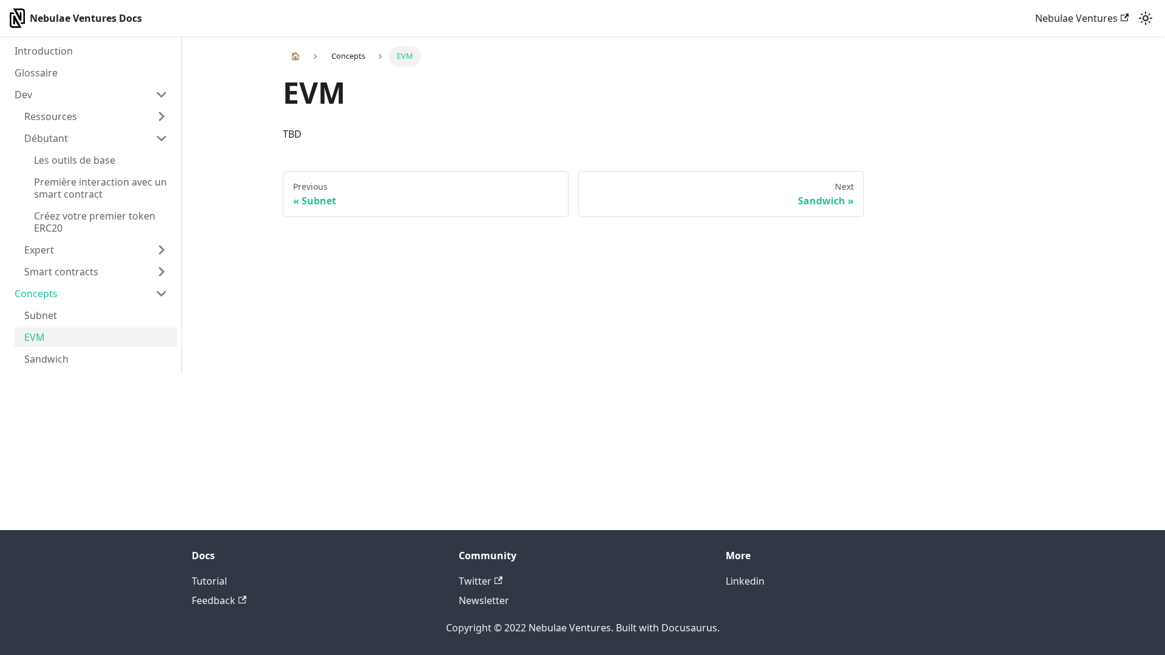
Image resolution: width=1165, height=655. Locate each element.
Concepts (36, 293)
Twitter (475, 581)
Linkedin (745, 581)
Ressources (50, 116)
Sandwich (46, 359)
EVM (34, 337)
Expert (39, 250)
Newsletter (484, 600)
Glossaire (36, 72)
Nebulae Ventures (1076, 18)
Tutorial (209, 581)
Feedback (213, 600)
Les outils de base (74, 160)
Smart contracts (61, 271)
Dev (23, 94)
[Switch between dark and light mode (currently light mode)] (1145, 18)
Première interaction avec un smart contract (100, 188)
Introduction (44, 51)
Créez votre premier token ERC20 (94, 222)
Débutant (46, 138)
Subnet (40, 315)
